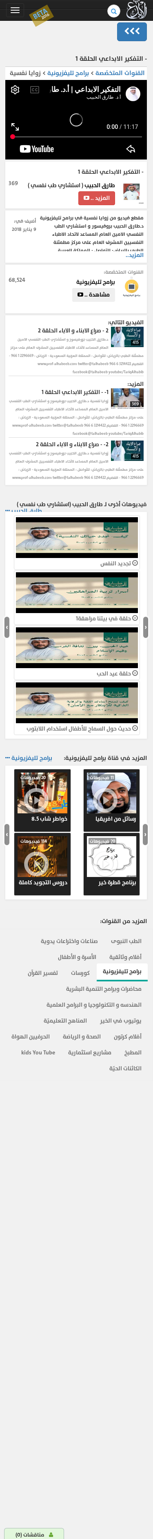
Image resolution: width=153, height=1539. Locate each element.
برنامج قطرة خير (113, 862)
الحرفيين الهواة (30, 1036)
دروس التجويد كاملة (43, 862)
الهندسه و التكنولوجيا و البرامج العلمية (94, 1005)
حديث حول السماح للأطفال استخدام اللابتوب (79, 728)
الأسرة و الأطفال (77, 957)
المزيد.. (135, 255)
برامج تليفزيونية (67, 73)
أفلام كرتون (128, 1036)
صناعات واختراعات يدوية (69, 941)
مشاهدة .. (96, 294)
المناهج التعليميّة (65, 1020)
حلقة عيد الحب (114, 673)
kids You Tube (38, 1052)
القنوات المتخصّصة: (124, 272)
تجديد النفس (116, 563)
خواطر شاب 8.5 (43, 799)
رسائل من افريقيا (113, 799)
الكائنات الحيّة (125, 1068)
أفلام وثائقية (125, 957)
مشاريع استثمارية (89, 1052)
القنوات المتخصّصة (120, 73)
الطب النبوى (126, 941)
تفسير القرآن (43, 973)
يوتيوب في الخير (121, 1020)
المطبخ (133, 1052)
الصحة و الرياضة (82, 1036)
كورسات (80, 973)
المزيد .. (99, 198)
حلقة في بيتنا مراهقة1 (104, 618)
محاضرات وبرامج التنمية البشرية (104, 989)
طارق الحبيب (99, 185)
